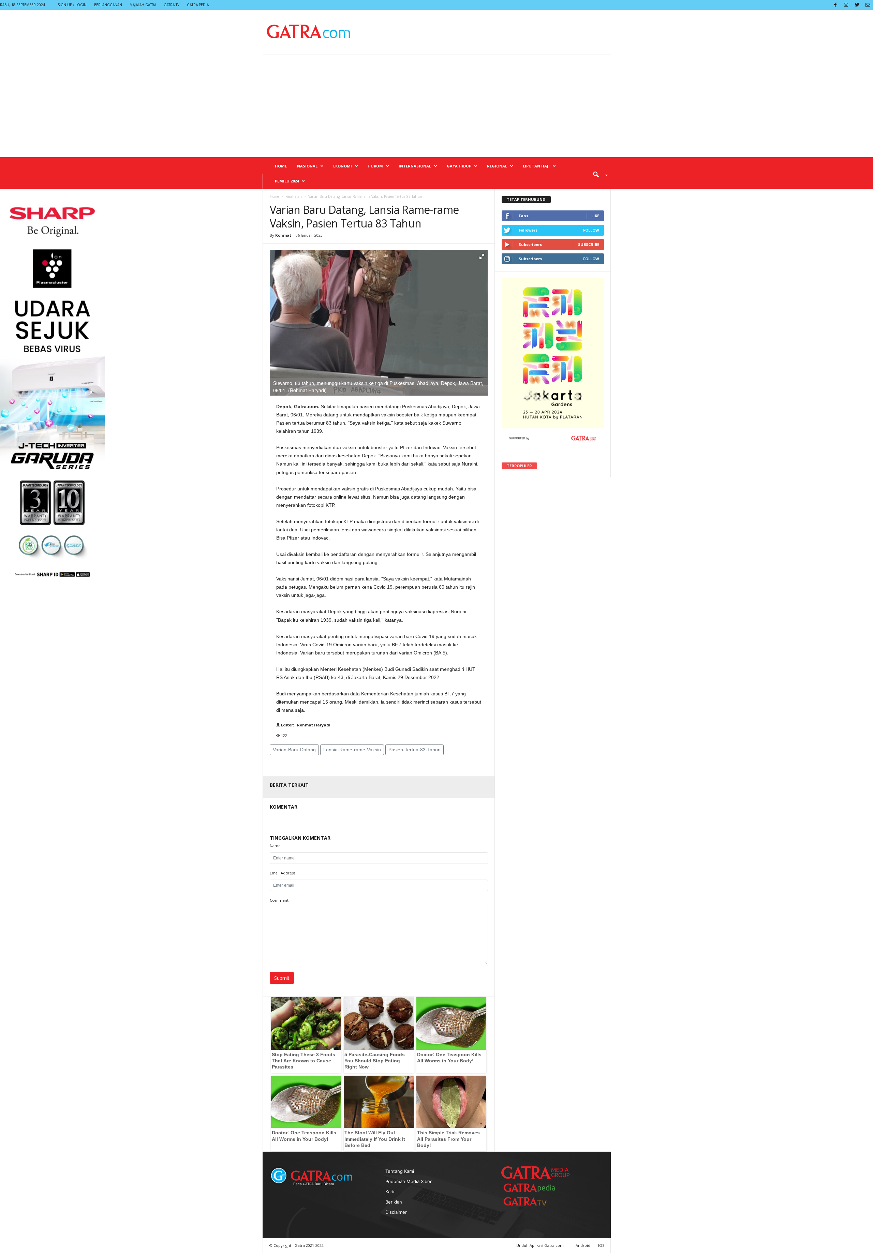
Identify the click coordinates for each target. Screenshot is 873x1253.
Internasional (415, 165)
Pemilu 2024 (287, 180)
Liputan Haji (536, 165)
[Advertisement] (436, 106)
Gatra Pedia (198, 4)
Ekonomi (342, 165)
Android (583, 1245)
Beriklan (393, 1202)
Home (281, 165)
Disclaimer (396, 1212)
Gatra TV (171, 4)
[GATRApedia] (532, 1187)
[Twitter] (857, 5)
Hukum (375, 165)
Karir (390, 1191)
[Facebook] (835, 5)
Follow (591, 230)
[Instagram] (846, 5)
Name (275, 845)
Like (595, 215)
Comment (279, 900)
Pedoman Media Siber (408, 1181)
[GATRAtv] (532, 1201)
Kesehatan (293, 196)
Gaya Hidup (459, 165)
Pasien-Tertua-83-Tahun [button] (414, 749)
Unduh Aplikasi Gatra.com (540, 1245)
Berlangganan (108, 4)
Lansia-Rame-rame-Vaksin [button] (352, 749)
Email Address (282, 872)
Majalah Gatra (143, 4)
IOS (601, 1245)
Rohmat (283, 235)
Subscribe (588, 244)
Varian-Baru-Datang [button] (294, 749)
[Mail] (868, 5)
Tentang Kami (399, 1171)
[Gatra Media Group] (535, 1172)
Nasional (307, 165)
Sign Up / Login (72, 4)
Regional (497, 165)
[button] (597, 174)
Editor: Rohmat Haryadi (305, 724)
